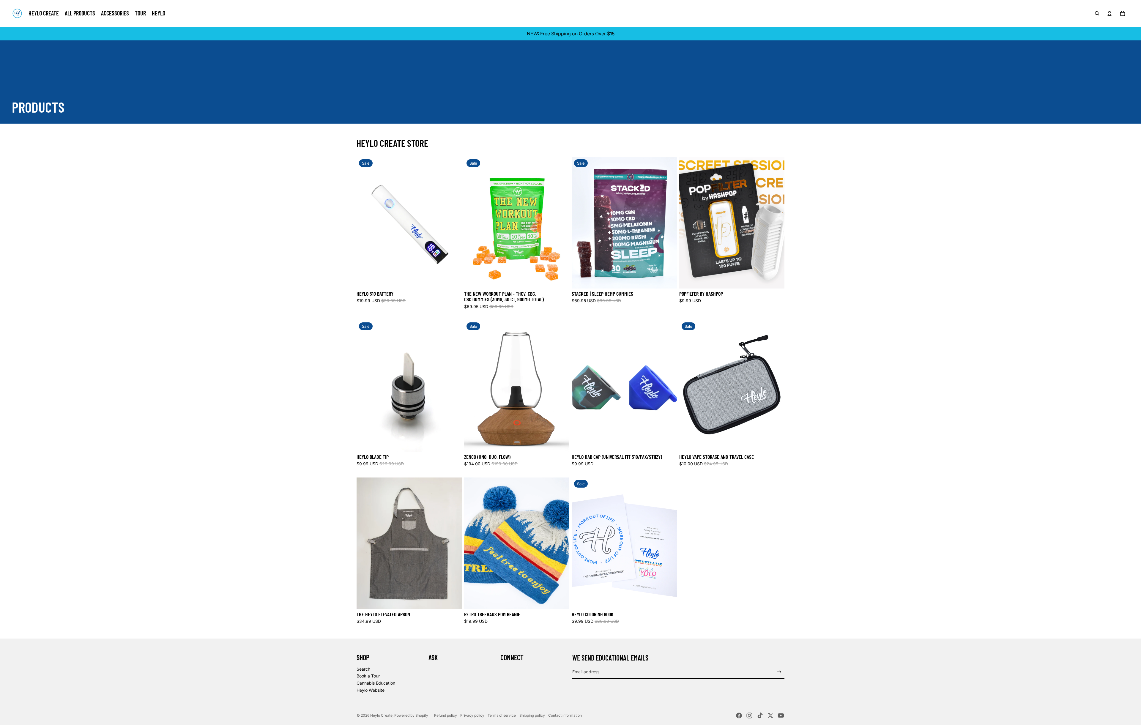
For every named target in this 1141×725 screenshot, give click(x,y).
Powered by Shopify (411, 715)
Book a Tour (368, 675)
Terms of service (502, 715)
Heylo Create (381, 715)
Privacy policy (472, 715)
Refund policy (445, 715)
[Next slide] (453, 222)
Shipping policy (532, 715)
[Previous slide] (365, 222)
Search (363, 669)
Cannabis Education (376, 682)
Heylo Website (370, 690)
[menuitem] (44, 13)
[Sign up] (779, 672)
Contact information (565, 715)
